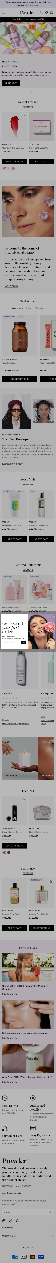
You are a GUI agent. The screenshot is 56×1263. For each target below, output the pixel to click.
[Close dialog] (54, 616)
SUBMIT (24, 642)
